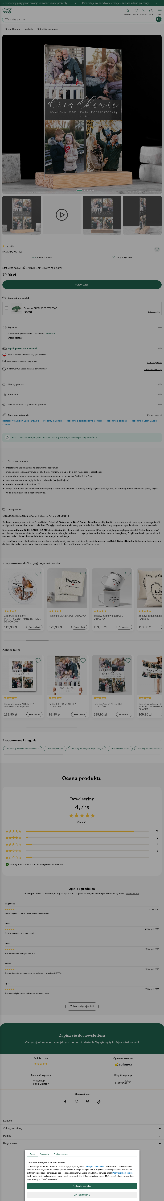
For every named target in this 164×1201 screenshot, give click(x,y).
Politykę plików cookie (122, 1173)
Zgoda (32, 1154)
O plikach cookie (61, 1154)
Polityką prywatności (95, 1166)
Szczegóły (44, 1154)
